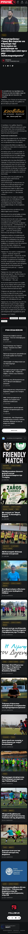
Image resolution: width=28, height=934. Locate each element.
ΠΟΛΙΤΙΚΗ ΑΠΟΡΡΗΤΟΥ (7, 930)
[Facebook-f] (9, 918)
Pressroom (8, 60)
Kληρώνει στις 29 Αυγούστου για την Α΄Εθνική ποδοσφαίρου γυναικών (13, 381)
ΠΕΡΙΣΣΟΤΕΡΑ (14, 430)
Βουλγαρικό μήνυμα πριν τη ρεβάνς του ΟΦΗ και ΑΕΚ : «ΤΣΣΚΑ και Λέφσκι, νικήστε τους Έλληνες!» (14, 371)
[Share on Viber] (10, 66)
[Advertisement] (14, 78)
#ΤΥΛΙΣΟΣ (4, 321)
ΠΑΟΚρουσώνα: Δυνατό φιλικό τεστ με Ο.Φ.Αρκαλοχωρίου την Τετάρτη (13, 409)
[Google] (19, 918)
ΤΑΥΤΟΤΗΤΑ (22, 930)
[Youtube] (15, 918)
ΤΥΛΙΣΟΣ (4, 35)
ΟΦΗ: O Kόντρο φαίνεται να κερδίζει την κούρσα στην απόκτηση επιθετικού (12, 399)
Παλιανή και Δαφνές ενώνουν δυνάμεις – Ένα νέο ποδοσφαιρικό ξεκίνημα (14, 337)
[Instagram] (12, 918)
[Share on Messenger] (8, 66)
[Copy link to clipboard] (12, 66)
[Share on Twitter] (5, 66)
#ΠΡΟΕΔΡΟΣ (22, 318)
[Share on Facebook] (3, 66)
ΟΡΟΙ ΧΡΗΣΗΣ (16, 930)
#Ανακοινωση (13, 318)
